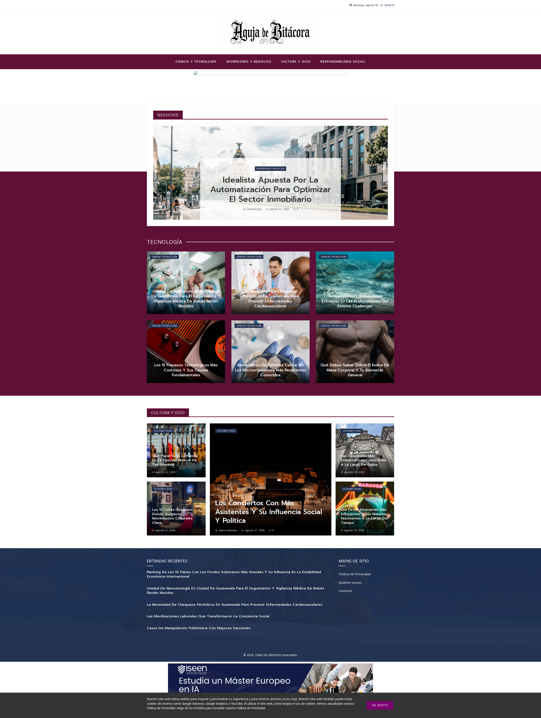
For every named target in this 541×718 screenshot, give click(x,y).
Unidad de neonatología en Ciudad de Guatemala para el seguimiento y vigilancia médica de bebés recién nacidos (235, 590)
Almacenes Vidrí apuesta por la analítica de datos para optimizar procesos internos (270, 189)
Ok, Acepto (380, 705)
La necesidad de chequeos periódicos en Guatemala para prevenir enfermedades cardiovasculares (234, 604)
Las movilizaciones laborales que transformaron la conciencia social (208, 616)
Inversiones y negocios (270, 168)
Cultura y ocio (163, 430)
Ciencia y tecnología (164, 256)
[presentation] (160, 173)
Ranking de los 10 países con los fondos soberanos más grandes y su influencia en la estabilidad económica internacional (234, 574)
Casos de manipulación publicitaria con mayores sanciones (198, 628)
